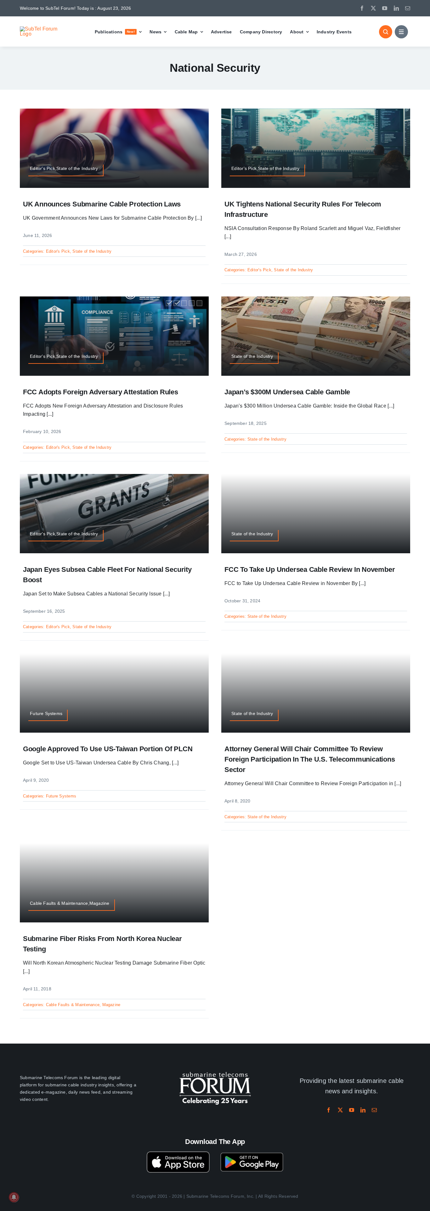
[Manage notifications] (14, 1197)
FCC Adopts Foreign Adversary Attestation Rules (100, 392)
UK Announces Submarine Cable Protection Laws (102, 204)
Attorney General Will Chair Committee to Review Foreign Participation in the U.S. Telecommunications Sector (309, 759)
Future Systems (61, 796)
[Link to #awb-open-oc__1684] (401, 31)
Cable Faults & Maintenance (72, 1004)
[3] (215, 1071)
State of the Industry (91, 251)
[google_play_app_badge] (251, 1154)
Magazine (111, 1004)
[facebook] (362, 8)
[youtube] (384, 8)
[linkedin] (396, 8)
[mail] (407, 8)
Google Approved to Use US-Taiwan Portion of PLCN (107, 749)
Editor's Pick (58, 251)
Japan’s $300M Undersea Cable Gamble (287, 392)
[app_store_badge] (178, 1154)
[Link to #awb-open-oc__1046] (385, 31)
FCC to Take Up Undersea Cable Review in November (309, 569)
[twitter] (373, 8)
